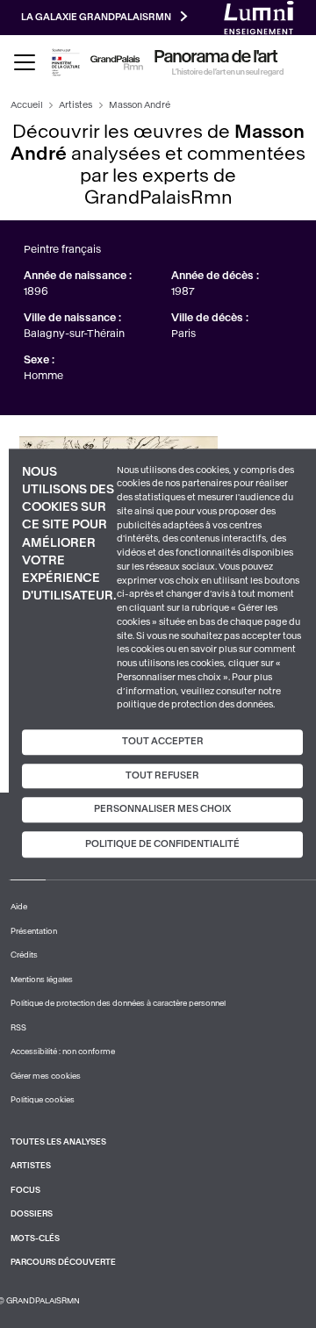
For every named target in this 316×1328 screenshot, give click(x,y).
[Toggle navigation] (25, 62)
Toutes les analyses (58, 1142)
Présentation (34, 931)
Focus (25, 1190)
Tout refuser (162, 775)
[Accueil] (116, 62)
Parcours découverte (63, 1262)
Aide (19, 906)
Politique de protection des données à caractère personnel (118, 1003)
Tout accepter (163, 741)
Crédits (24, 955)
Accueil (27, 105)
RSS (18, 1027)
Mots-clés (35, 1238)
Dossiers (32, 1214)
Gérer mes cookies (46, 1076)
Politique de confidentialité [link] (162, 844)
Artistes (75, 105)
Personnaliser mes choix (162, 810)
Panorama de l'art (215, 57)
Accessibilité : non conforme (63, 1051)
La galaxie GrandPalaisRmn (96, 17)
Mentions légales (42, 979)
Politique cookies (43, 1099)
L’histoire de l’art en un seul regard (228, 72)
